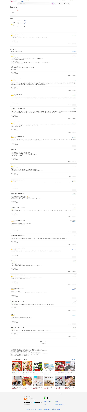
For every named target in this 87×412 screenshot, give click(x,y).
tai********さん (74, 109)
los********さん (74, 249)
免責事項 (46, 409)
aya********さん (74, 123)
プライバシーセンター (35, 409)
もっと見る (73, 359)
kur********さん (74, 221)
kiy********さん (74, 315)
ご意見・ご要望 (58, 409)
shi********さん (74, 80)
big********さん (74, 181)
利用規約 (40, 409)
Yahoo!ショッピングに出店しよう (59, 404)
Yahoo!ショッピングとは (47, 401)
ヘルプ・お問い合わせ (53, 409)
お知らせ (45, 404)
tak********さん (74, 194)
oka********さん (74, 35)
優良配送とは (56, 401)
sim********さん (74, 276)
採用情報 (49, 409)
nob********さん (74, 137)
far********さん (74, 95)
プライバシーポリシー (29, 409)
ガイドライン (43, 409)
